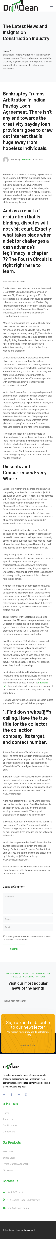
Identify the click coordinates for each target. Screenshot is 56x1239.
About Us (8, 1119)
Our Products (10, 1125)
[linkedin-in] (18, 1094)
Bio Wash (8, 1170)
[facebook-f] (11, 1094)
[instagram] (25, 1094)
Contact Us (9, 1131)
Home (6, 51)
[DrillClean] (21, 5)
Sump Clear (9, 1157)
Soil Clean (8, 1151)
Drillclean (26, 159)
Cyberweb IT (29, 1230)
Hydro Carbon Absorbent (16, 1163)
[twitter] (4, 1094)
